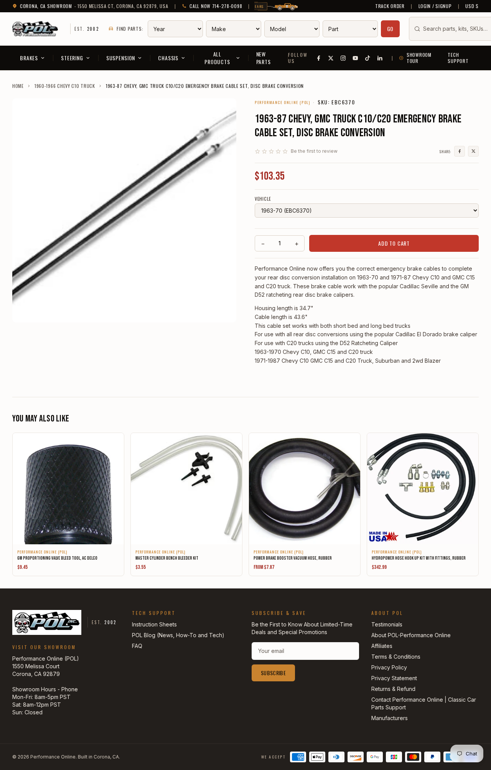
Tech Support (458, 58)
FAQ (137, 646)
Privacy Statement (394, 678)
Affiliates (381, 646)
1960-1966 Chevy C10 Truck (65, 86)
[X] (331, 58)
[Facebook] (318, 58)
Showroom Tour (419, 58)
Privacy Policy (389, 667)
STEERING (72, 58)
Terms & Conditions (395, 656)
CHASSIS (168, 58)
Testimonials (386, 624)
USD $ (472, 6)
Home (18, 86)
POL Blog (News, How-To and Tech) (178, 635)
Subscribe (273, 673)
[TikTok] (367, 58)
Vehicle (263, 199)
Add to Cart (394, 243)
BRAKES (29, 58)
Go (390, 29)
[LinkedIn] (380, 58)
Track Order (390, 6)
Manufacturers (389, 718)
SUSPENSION (120, 58)
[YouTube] (355, 58)
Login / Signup (435, 6)
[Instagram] (343, 58)
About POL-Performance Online (411, 635)
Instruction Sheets (154, 624)
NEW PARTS (263, 58)
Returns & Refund (393, 689)
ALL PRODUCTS (217, 58)
